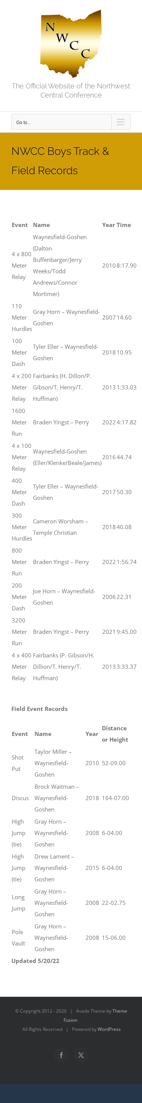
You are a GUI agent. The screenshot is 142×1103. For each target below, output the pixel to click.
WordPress (109, 1029)
